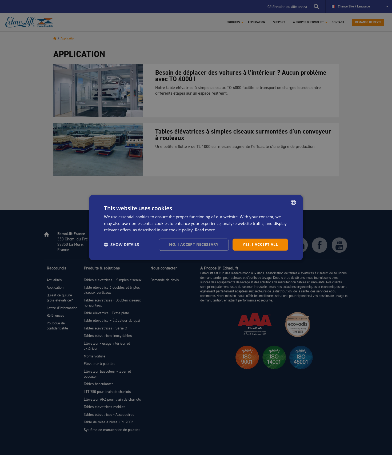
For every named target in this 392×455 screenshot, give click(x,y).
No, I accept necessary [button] (193, 244)
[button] (121, 245)
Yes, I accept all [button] (260, 244)
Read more (205, 230)
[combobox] (293, 202)
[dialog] (196, 227)
